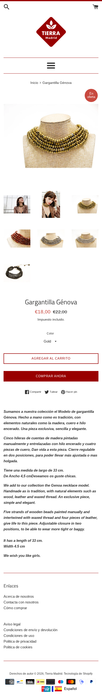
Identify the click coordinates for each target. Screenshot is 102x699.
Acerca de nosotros (19, 596)
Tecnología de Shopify (78, 673)
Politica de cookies (18, 647)
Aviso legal (12, 624)
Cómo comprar (15, 608)
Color (50, 333)
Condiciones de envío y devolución (30, 630)
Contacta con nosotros (21, 602)
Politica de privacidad (20, 641)
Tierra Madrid (53, 673)
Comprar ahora (51, 376)
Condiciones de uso (19, 636)
